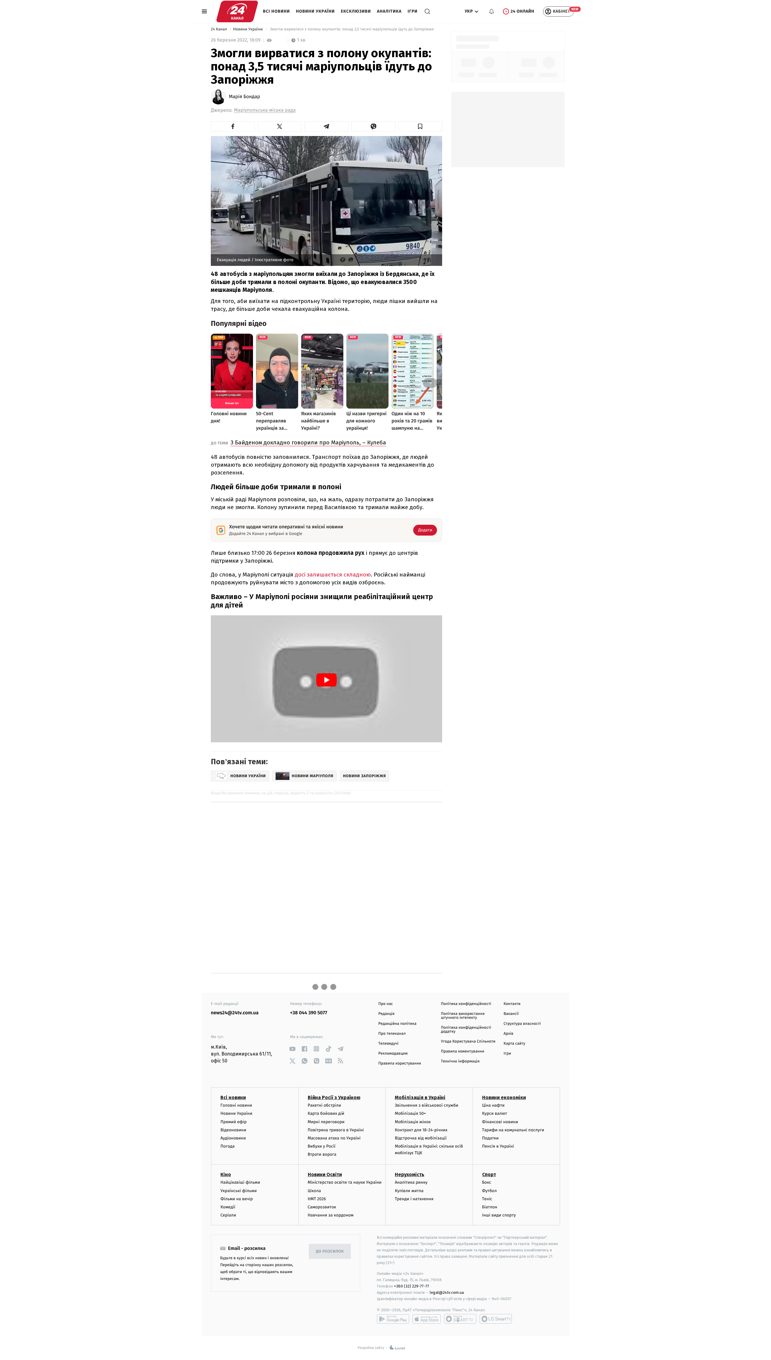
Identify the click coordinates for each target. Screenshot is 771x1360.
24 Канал (219, 29)
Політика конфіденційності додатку (466, 1030)
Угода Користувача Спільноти (468, 1041)
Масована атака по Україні (334, 1138)
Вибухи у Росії (322, 1146)
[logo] (237, 11)
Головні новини (236, 1105)
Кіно (225, 1174)
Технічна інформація (460, 1061)
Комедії (227, 1207)
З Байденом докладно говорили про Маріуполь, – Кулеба (308, 442)
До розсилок (330, 1251)
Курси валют (494, 1113)
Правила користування (399, 1063)
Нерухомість (409, 1174)
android (393, 1319)
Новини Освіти (325, 1174)
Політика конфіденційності (466, 1004)
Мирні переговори (326, 1121)
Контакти (512, 1004)
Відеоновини (233, 1130)
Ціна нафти (493, 1105)
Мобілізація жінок (413, 1121)
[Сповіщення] (491, 11)
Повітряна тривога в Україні (336, 1130)
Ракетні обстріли (324, 1105)
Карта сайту (514, 1044)
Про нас (385, 1004)
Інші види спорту (499, 1215)
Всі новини (276, 11)
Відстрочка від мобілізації (421, 1138)
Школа (314, 1190)
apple (426, 1319)
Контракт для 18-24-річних (421, 1130)
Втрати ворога (322, 1154)
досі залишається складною (332, 574)
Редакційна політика (397, 1024)
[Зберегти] (420, 126)
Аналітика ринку (411, 1182)
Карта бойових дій (326, 1113)
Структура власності (522, 1024)
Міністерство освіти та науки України (345, 1182)
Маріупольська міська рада (265, 110)
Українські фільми (238, 1190)
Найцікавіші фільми (240, 1182)
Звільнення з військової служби (426, 1105)
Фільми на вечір (236, 1198)
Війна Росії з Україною (334, 1097)
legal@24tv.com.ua (447, 1292)
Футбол (489, 1190)
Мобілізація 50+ (410, 1113)
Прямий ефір (233, 1121)
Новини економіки (504, 1097)
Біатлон (490, 1207)
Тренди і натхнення (414, 1198)
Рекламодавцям (392, 1054)
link (292, 1048)
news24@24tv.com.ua (235, 1013)
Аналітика (389, 11)
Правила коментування (462, 1051)
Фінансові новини (500, 1121)
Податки (490, 1138)
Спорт (489, 1174)
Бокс (486, 1182)
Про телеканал (392, 1034)
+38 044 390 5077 (308, 1013)
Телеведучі (388, 1044)
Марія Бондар (244, 96)
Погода (227, 1146)
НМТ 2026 (317, 1198)
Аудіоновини (233, 1138)
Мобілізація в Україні (420, 1097)
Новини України (315, 11)
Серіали (228, 1215)
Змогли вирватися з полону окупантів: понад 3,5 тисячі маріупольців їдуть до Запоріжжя (352, 29)
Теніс (487, 1198)
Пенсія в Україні (498, 1146)
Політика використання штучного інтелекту (463, 1016)
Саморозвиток (322, 1207)
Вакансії (511, 1014)
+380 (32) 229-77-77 (411, 1286)
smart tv (460, 1319)
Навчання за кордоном (331, 1215)
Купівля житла (409, 1190)
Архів (508, 1034)
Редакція (386, 1014)
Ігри (412, 11)
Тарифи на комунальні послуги (513, 1130)
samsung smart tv (495, 1319)
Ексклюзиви (356, 11)
